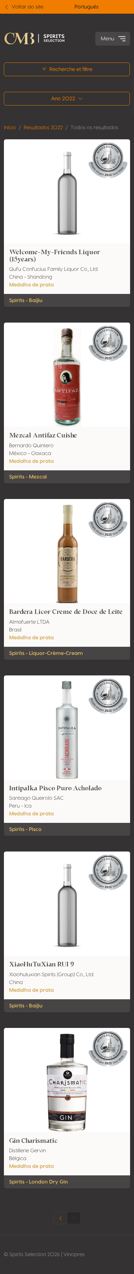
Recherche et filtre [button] (70, 69)
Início (10, 127)
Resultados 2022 (43, 127)
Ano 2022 (63, 98)
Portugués (86, 6)
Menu (107, 38)
